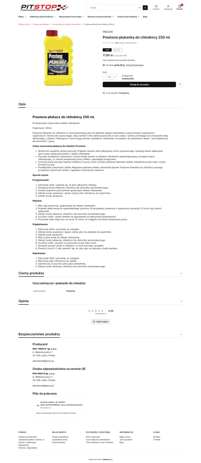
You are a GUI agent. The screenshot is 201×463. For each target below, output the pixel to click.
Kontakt (156, 437)
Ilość (105, 72)
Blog (121, 442)
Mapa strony (125, 437)
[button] (145, 7)
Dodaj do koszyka (139, 84)
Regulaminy (23, 445)
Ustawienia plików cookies (30, 439)
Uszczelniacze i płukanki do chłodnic (66, 24)
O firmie (156, 439)
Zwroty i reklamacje (27, 442)
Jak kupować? (126, 439)
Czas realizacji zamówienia (98, 439)
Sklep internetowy (100, 459)
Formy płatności (93, 437)
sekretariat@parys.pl (43, 360)
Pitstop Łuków (23, 24)
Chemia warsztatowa (41, 24)
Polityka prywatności (27, 437)
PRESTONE (108, 31)
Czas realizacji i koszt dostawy (99, 442)
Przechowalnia (58, 442)
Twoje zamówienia (60, 437)
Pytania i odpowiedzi (27, 448)
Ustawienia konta (59, 439)
